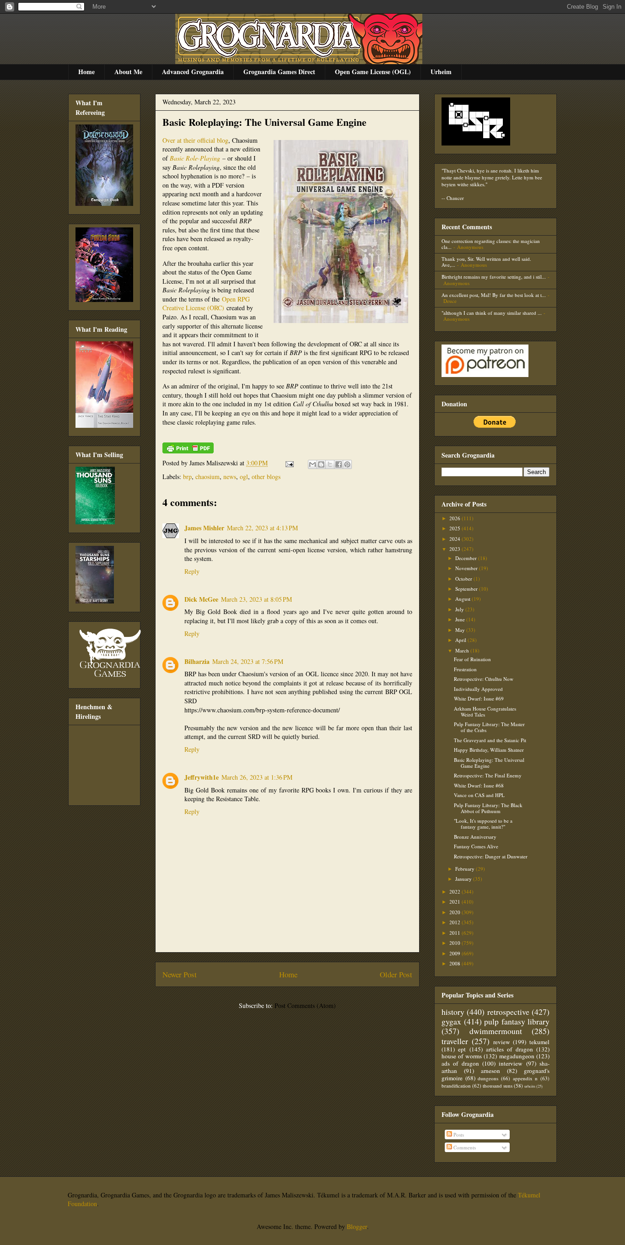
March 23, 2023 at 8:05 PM (256, 599)
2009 (455, 953)
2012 (455, 922)
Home (86, 71)
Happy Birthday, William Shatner (489, 749)
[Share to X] (329, 464)
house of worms (462, 1056)
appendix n (525, 1078)
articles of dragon (509, 1049)
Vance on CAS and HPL (479, 795)
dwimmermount (495, 1030)
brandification (456, 1085)
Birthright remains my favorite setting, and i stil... (494, 276)
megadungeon (516, 1056)
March (462, 650)
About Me (128, 71)
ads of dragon (460, 1063)
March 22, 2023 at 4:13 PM (262, 527)
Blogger (357, 1226)
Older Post (396, 974)
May (460, 629)
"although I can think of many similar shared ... (492, 312)
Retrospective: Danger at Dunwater (491, 856)
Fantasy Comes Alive (476, 846)
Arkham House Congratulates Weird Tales (485, 711)
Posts (458, 1134)
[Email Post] (289, 462)
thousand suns (497, 1085)
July (460, 609)
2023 (455, 548)
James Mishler (204, 528)
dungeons (488, 1078)
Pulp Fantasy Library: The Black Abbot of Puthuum (488, 808)
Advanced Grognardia (193, 71)
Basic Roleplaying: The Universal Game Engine (264, 121)
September (467, 588)
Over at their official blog (195, 140)
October (464, 578)
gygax (451, 1021)
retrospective (508, 1011)
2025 (455, 528)
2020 (455, 912)
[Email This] (312, 464)
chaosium (207, 476)
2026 (455, 518)
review (501, 1042)
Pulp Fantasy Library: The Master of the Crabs (489, 727)
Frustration (465, 669)
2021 (455, 901)
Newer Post (179, 974)
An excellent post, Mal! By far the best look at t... (494, 294)
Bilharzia (197, 661)
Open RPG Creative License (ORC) (206, 304)
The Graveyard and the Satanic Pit (490, 740)
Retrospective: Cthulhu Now (483, 678)
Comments (464, 1147)
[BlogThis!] (321, 464)
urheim (529, 1086)
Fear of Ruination (472, 659)
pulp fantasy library (517, 1021)
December (466, 558)
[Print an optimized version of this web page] (188, 451)
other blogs (266, 476)
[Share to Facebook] (338, 464)
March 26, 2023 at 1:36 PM (256, 777)
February (465, 868)
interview (511, 1063)
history (453, 1011)
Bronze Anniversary (475, 836)
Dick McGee (201, 599)
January (464, 878)
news (229, 476)
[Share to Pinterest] (347, 464)
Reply (191, 571)
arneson (490, 1071)
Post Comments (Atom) (305, 1005)
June (460, 619)
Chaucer (455, 197)
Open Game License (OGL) (373, 71)
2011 (455, 932)
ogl (244, 476)
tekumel (539, 1042)
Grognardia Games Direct (279, 71)
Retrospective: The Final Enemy (488, 775)
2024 (455, 538)
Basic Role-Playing (195, 158)
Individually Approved (478, 688)
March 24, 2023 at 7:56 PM (247, 661)
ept (462, 1049)
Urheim (441, 71)
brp (187, 476)
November (467, 568)
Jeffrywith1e (201, 777)
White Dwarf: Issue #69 (479, 698)
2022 (455, 891)
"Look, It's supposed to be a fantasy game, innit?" (483, 823)
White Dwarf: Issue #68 (479, 785)
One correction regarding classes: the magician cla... (491, 243)
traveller (455, 1040)
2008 (455, 963)
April (461, 639)
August (463, 598)
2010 (455, 942)
